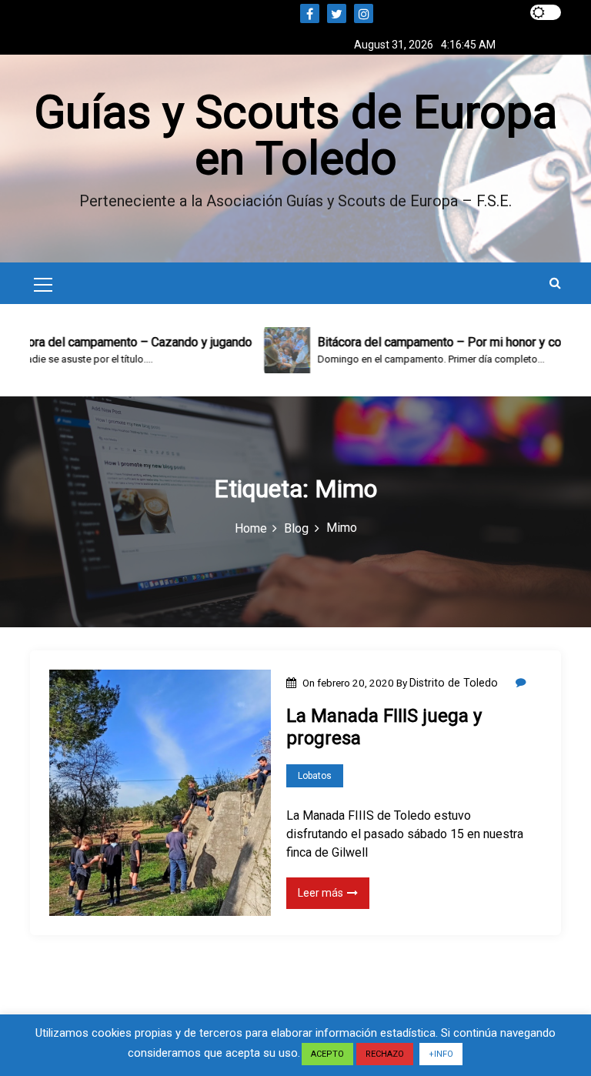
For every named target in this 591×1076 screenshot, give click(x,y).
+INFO (441, 1054)
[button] (555, 283)
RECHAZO (385, 1054)
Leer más (320, 893)
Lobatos (315, 775)
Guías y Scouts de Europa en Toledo (295, 135)
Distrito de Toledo (453, 683)
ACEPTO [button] (327, 1054)
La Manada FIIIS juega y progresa (384, 727)
